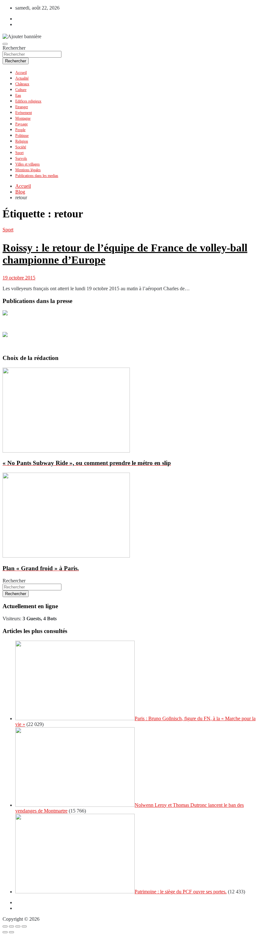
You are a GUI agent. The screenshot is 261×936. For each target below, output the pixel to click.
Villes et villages (27, 164)
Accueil (21, 72)
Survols (21, 158)
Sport (19, 153)
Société (20, 147)
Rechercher (14, 48)
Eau (18, 95)
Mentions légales (28, 170)
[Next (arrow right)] (11, 932)
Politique (22, 135)
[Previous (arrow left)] (5, 932)
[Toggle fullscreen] (17, 926)
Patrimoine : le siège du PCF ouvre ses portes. (181, 891)
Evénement (23, 112)
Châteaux (22, 84)
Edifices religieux (28, 101)
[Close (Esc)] (5, 926)
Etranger (21, 107)
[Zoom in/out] (24, 926)
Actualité (22, 78)
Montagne (23, 118)
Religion (21, 141)
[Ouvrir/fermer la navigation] (5, 44)
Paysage (21, 124)
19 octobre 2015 (19, 277)
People (20, 130)
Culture (20, 90)
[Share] (11, 926)
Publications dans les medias (36, 175)
